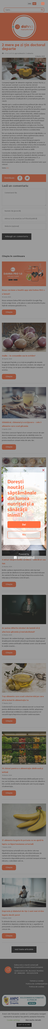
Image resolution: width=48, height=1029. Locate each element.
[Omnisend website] (24, 556)
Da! (24, 524)
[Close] (43, 470)
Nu (24, 534)
